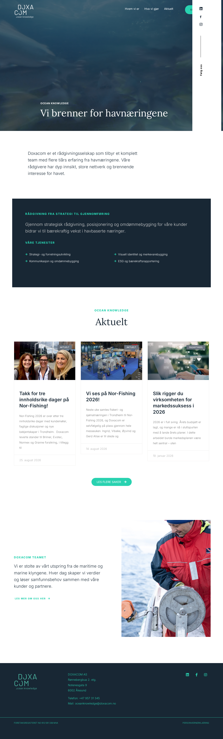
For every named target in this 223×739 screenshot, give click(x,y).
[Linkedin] (187, 674)
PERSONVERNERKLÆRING (196, 723)
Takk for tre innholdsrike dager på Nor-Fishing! (44, 400)
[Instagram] (205, 674)
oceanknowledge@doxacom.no (95, 703)
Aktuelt (168, 8)
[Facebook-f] (196, 674)
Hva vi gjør (151, 8)
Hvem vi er (132, 8)
